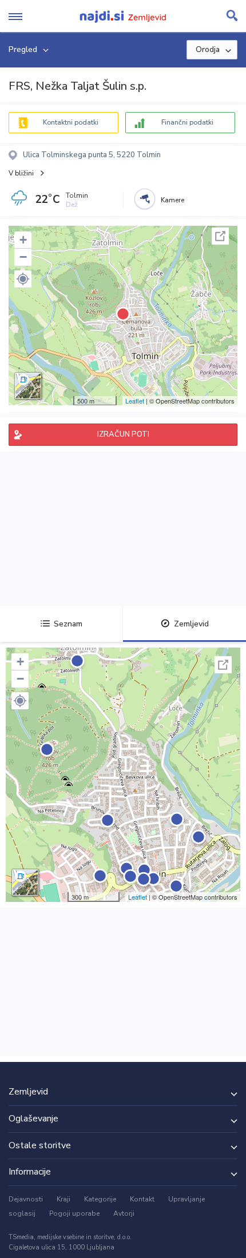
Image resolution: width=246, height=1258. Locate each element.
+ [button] (23, 240)
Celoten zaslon (220, 236)
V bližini (21, 173)
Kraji (63, 1199)
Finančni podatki (187, 122)
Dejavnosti (26, 1199)
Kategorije (100, 1199)
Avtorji (123, 1213)
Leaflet (134, 400)
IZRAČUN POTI (123, 434)
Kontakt (142, 1199)
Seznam (68, 623)
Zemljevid (191, 623)
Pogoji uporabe (74, 1213)
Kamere (172, 200)
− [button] (23, 257)
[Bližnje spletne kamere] (144, 199)
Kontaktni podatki (70, 122)
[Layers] (28, 385)
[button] (22, 278)
